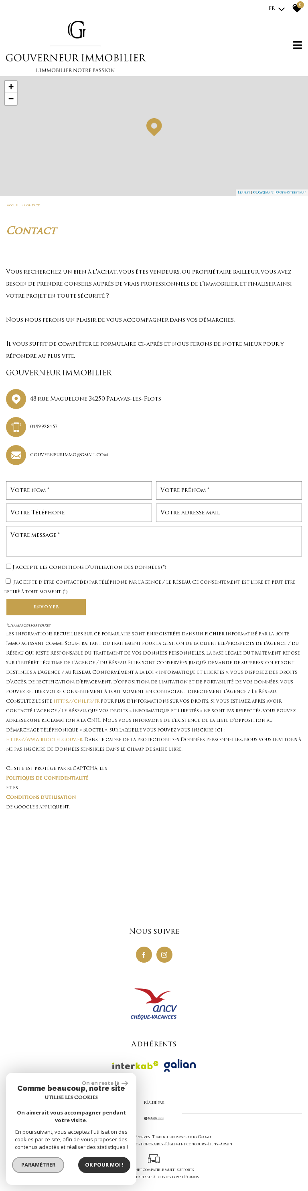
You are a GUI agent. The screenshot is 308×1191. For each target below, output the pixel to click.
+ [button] (11, 87)
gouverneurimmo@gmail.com (69, 455)
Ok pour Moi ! (104, 1164)
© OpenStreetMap (291, 192)
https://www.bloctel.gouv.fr (44, 740)
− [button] (11, 99)
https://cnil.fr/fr (76, 701)
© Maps (263, 192)
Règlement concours (185, 1144)
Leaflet (244, 192)
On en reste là (101, 1082)
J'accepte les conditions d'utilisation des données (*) (89, 567)
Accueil (13, 205)
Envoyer (46, 607)
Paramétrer (38, 1164)
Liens (213, 1144)
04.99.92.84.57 (43, 427)
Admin (226, 1144)
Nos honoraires (148, 1144)
